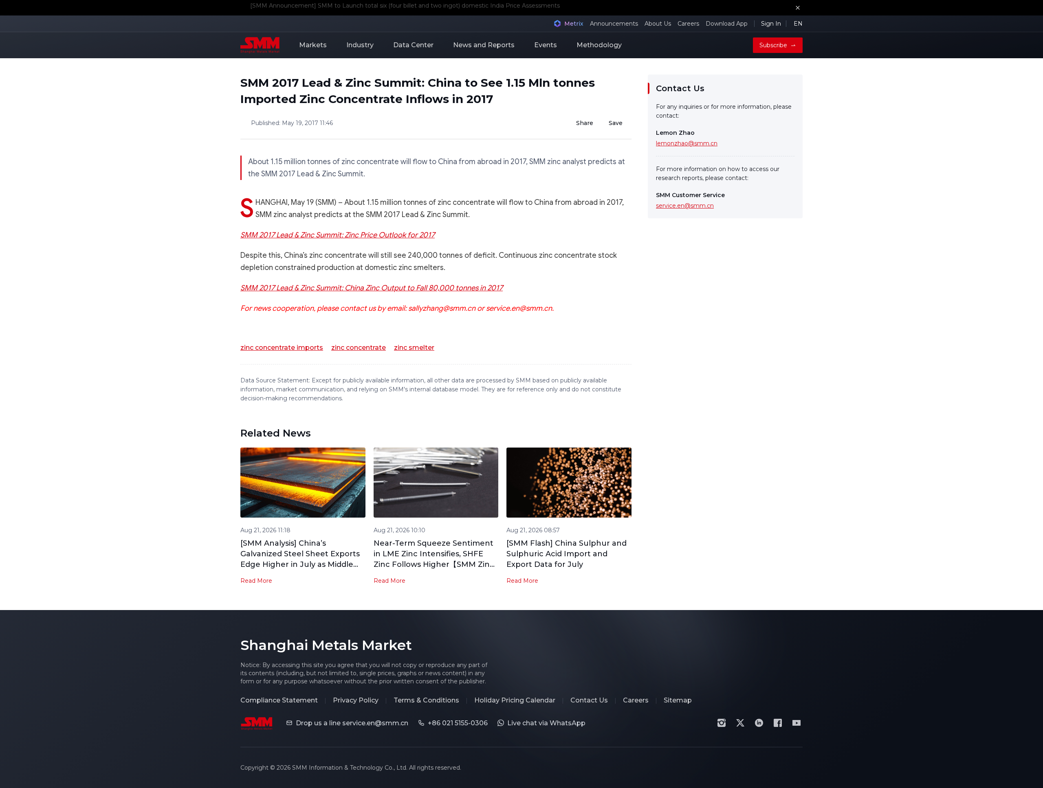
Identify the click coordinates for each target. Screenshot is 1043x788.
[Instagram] (721, 723)
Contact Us (589, 700)
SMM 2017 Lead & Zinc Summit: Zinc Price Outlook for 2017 (337, 234)
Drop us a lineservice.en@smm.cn (352, 723)
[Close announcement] (798, 8)
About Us (658, 23)
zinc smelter (414, 347)
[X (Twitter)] (740, 723)
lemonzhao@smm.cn (686, 143)
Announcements (614, 23)
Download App (727, 23)
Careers (688, 23)
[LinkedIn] (759, 723)
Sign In (771, 23)
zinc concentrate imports (281, 347)
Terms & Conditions (426, 700)
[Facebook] (778, 723)
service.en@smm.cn (685, 205)
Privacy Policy (355, 700)
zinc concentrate (358, 347)
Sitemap (678, 700)
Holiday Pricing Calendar (514, 700)
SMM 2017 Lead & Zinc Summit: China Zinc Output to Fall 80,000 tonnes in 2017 (371, 287)
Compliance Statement (279, 700)
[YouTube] (796, 723)
